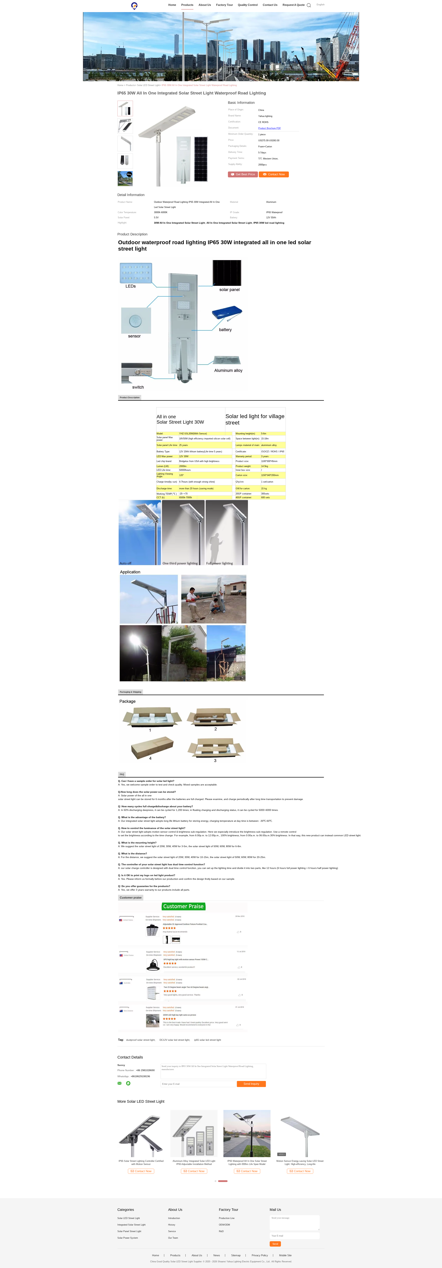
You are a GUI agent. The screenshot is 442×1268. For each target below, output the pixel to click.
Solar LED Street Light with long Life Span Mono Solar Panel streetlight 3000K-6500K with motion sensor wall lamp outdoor (300, 1163)
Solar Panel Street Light (129, 1231)
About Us (205, 4)
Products (187, 4)
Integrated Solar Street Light (131, 1224)
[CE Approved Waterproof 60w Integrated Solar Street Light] (141, 1133)
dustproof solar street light (140, 1039)
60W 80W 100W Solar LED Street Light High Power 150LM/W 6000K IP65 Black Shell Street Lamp (194, 1163)
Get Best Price (245, 174)
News (216, 1255)
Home (172, 4)
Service (172, 1231)
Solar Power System (127, 1238)
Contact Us (270, 4)
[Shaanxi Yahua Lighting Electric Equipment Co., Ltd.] (134, 6)
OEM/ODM (224, 1224)
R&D (221, 1231)
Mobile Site (285, 1255)
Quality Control (248, 4)
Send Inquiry (251, 1083)
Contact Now (276, 174)
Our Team (173, 1238)
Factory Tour (224, 4)
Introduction (174, 1218)
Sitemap (236, 1255)
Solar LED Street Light (128, 1218)
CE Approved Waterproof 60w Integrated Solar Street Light (141, 1162)
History (171, 1224)
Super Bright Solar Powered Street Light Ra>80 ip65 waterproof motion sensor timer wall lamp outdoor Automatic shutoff (247, 1163)
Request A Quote (294, 4)
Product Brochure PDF (269, 128)
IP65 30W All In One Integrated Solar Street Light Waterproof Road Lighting (199, 85)
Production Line (226, 1218)
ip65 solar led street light (207, 1039)
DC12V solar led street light (174, 1039)
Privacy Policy (260, 1255)
